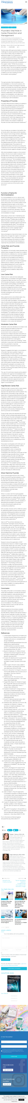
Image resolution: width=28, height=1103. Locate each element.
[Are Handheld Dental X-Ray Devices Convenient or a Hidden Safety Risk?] (21, 914)
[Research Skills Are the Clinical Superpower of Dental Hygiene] (7, 914)
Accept (21, 1099)
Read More (14, 1101)
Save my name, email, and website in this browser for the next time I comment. (13, 955)
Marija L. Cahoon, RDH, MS (9, 45)
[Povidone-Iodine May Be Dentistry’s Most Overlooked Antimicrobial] (7, 896)
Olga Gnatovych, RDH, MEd (17, 854)
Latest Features (5, 27)
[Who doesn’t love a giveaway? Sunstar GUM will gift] (14, 1019)
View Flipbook (4, 993)
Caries (10, 27)
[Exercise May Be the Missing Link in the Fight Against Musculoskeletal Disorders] (21, 896)
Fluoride (14, 27)
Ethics (3, 917)
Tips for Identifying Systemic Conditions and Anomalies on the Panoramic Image (20, 883)
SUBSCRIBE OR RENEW (14, 968)
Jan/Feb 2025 (7, 973)
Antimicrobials (5, 899)
